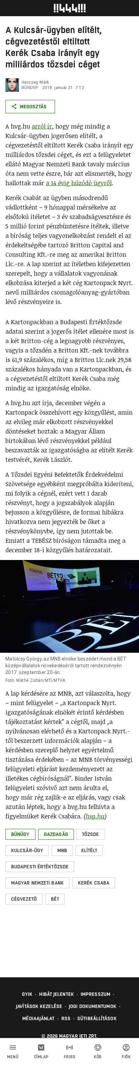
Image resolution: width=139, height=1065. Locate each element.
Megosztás (33, 106)
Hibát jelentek (56, 994)
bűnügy (30, 87)
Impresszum (95, 994)
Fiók (126, 1057)
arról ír (42, 126)
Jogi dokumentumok (92, 1006)
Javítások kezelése (39, 1006)
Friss (70, 1057)
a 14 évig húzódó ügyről (79, 183)
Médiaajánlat (38, 1018)
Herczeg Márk (35, 82)
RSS (66, 1018)
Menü (13, 1057)
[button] (20, 834)
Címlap (41, 1057)
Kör (98, 1057)
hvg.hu (95, 816)
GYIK (27, 994)
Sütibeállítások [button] (97, 1018)
